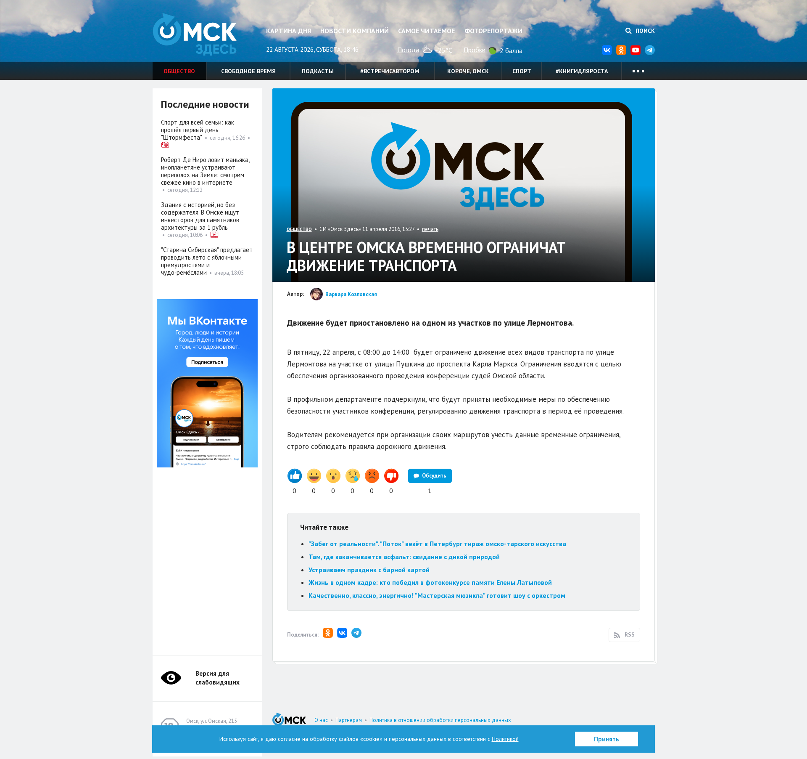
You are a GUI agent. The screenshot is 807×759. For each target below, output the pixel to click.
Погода (408, 49)
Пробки (474, 49)
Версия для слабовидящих (217, 677)
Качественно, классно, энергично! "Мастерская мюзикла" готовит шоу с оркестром (437, 595)
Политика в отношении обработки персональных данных (440, 720)
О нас (321, 720)
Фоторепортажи (493, 31)
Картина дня (288, 31)
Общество (179, 71)
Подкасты (318, 71)
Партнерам (348, 720)
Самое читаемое (426, 31)
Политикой (505, 739)
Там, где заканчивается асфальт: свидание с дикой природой (404, 556)
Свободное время (248, 71)
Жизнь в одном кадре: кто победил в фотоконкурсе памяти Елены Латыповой (430, 582)
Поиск (644, 30)
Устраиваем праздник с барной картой (369, 569)
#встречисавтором (389, 71)
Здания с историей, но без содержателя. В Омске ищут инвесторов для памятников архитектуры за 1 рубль (200, 216)
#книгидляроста (582, 71)
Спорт (521, 71)
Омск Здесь (195, 34)
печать (430, 229)
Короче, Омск (468, 71)
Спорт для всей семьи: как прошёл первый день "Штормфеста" (197, 129)
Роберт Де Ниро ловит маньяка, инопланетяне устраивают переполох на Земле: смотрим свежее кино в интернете (205, 171)
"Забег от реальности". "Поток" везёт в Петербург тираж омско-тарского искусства (437, 543)
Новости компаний (354, 31)
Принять (606, 739)
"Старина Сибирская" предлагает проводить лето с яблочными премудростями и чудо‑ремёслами (207, 261)
